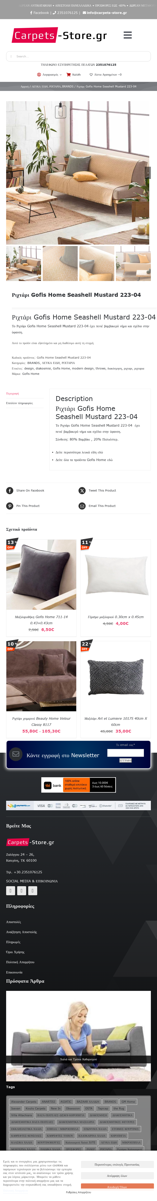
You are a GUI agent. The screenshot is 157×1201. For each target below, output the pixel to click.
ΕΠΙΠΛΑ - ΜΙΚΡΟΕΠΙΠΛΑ (62, 1129)
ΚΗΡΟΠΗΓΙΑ (118, 1136)
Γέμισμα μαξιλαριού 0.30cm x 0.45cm (116, 617)
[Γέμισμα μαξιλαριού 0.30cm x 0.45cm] (116, 542)
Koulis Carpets (35, 1108)
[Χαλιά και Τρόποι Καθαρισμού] (78, 1036)
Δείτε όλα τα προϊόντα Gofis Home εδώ (84, 460)
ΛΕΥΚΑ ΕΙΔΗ (51, 363)
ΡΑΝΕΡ (91, 1149)
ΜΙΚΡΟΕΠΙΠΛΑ (131, 1142)
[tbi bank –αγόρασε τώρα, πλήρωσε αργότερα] (78, 785)
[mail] (21, 890)
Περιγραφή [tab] (12, 393)
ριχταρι (128, 368)
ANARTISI (48, 1102)
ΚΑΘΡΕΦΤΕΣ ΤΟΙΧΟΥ (60, 1136)
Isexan (15, 1108)
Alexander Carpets (23, 1102)
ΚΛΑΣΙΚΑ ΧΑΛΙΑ (21, 1142)
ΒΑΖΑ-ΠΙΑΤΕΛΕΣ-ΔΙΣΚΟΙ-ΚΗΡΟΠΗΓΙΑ (60, 1115)
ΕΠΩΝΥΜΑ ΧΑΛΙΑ (95, 1129)
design (29, 368)
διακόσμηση (115, 368)
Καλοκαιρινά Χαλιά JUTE (80, 1142)
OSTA (88, 1108)
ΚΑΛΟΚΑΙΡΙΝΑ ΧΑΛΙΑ (91, 1136)
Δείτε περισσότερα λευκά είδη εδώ (79, 452)
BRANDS (33, 363)
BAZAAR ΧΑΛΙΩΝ (88, 1102)
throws (100, 368)
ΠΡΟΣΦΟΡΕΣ (73, 1149)
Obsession (73, 1108)
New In (56, 1108)
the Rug (119, 1108)
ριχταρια (139, 368)
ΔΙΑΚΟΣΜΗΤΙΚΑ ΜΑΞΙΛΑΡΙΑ (76, 1122)
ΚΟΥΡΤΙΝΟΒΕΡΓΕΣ (49, 1142)
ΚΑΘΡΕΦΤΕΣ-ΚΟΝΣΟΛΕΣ (26, 1136)
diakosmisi (43, 368)
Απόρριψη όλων (117, 1176)
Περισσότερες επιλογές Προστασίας (117, 1164)
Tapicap (103, 1108)
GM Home (128, 1102)
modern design (83, 368)
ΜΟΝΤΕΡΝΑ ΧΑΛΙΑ (23, 1149)
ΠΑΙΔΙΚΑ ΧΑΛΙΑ (50, 1149)
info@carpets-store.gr (107, 12)
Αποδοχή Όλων (117, 1187)
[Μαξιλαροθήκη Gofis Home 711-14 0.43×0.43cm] (41, 542)
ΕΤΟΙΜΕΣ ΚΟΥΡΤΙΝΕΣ (125, 1129)
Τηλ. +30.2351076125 (24, 872)
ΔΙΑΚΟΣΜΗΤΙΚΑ (122, 1115)
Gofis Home (61, 368)
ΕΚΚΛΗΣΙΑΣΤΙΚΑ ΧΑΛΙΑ (26, 1129)
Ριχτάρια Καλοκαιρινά (129, 1149)
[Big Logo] (59, 21)
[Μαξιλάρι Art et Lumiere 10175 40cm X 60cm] (116, 644)
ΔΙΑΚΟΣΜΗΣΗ (98, 1115)
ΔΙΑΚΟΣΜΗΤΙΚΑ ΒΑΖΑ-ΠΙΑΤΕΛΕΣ (32, 1122)
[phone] (32, 890)
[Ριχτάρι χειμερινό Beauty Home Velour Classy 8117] (41, 644)
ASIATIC (66, 1102)
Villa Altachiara (21, 1115)
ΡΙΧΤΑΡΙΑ (68, 363)
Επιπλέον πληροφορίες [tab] (19, 403)
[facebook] (10, 890)
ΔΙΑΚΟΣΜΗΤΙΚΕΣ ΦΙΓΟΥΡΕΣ (117, 1122)
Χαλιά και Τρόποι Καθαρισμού (78, 1059)
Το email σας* (125, 745)
